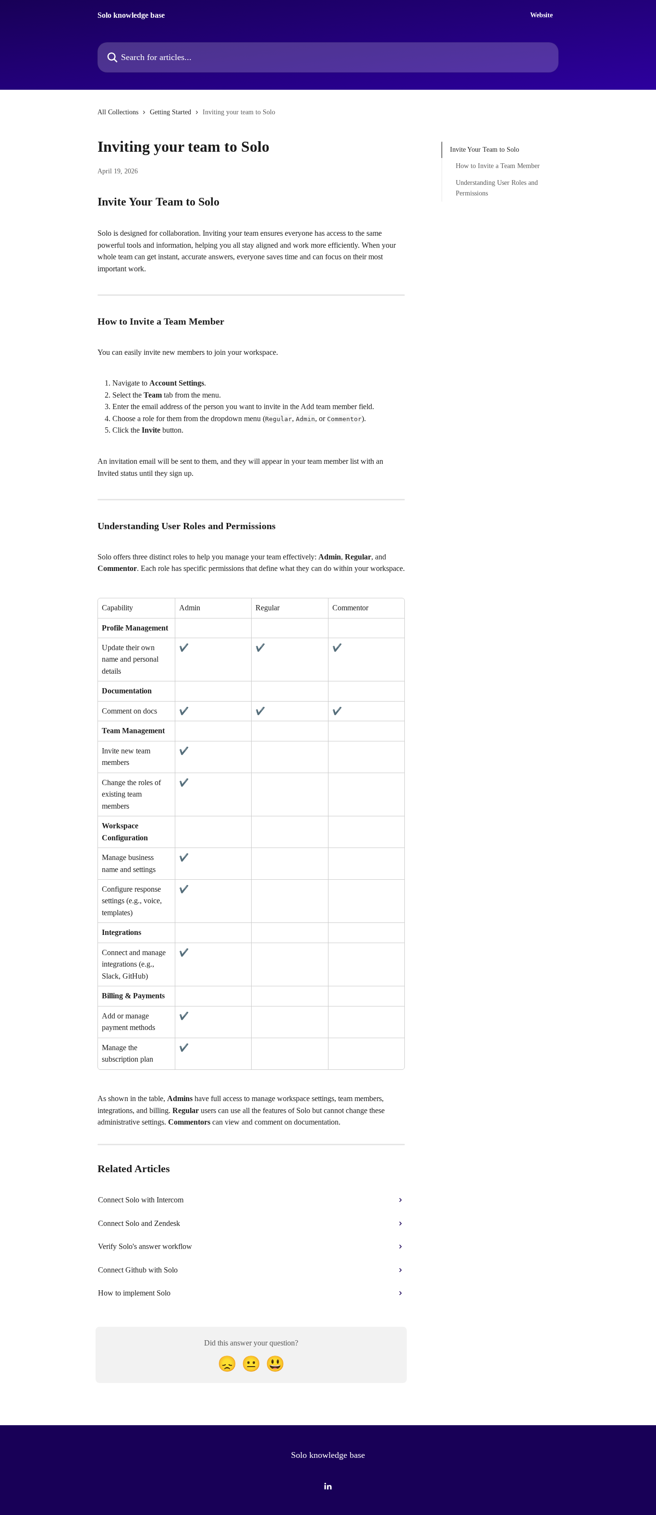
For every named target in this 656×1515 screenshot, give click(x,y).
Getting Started (170, 112)
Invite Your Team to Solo (484, 149)
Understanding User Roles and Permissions (497, 188)
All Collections (117, 112)
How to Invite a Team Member (498, 166)
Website (541, 15)
